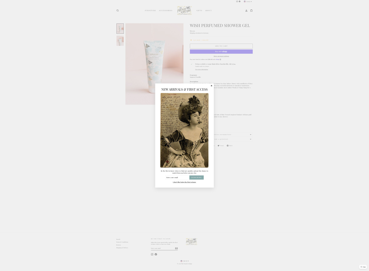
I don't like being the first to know (184, 182)
